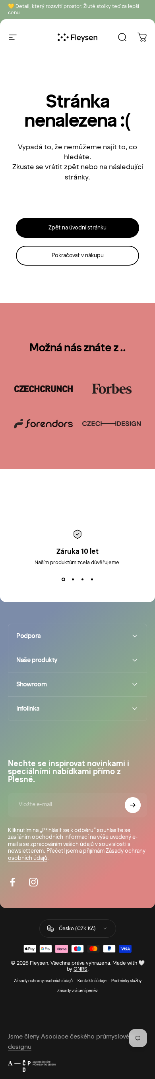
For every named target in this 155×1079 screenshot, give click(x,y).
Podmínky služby (126, 980)
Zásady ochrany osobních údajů (43, 980)
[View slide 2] (73, 579)
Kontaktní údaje (92, 980)
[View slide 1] (63, 579)
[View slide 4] (92, 579)
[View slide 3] (82, 579)
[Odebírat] (133, 805)
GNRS (80, 969)
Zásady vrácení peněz (77, 990)
